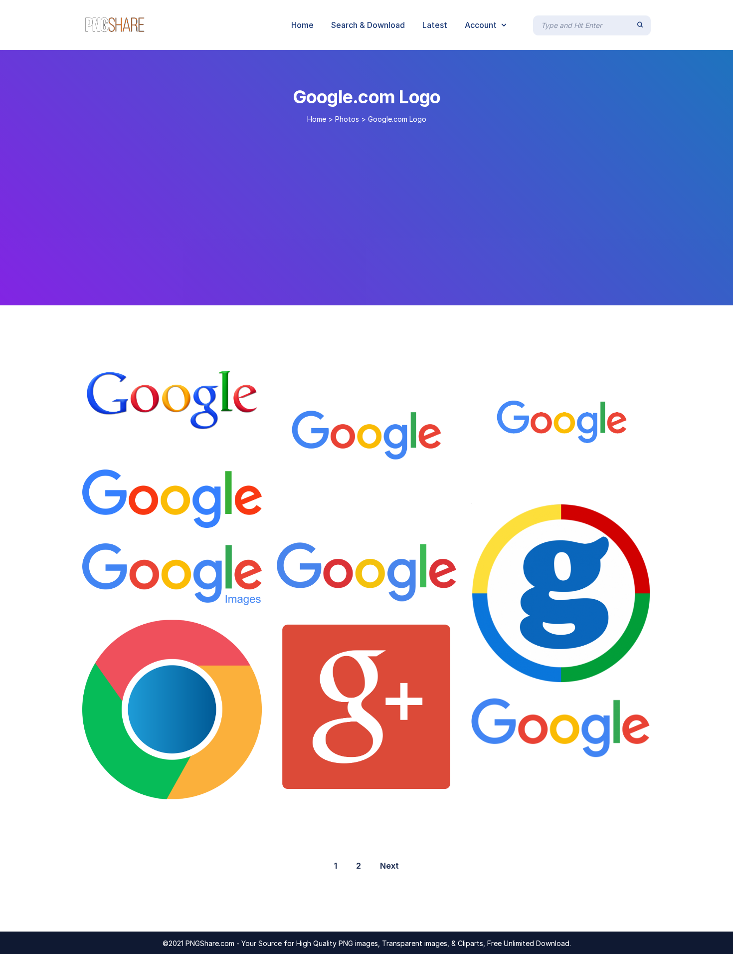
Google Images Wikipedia (142, 595)
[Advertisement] (366, 210)
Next (389, 866)
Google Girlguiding (324, 514)
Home (316, 119)
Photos (347, 119)
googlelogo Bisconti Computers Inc (558, 673)
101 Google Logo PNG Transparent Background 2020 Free (602, 748)
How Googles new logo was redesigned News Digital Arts (405, 594)
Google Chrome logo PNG (151, 789)
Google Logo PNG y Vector (153, 517)
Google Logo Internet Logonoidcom (358, 784)
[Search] (640, 25)
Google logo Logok (137, 445)
